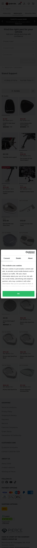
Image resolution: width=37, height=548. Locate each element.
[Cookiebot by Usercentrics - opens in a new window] (26, 252)
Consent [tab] (7, 258)
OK (18, 294)
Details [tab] (18, 258)
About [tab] (30, 258)
